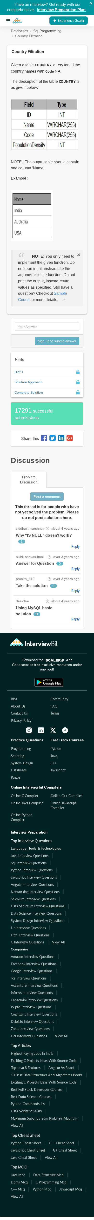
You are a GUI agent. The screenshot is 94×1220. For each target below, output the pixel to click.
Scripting (17, 756)
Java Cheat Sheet (24, 1157)
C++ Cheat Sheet (61, 1143)
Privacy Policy (21, 720)
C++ (54, 763)
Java (54, 756)
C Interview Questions (27, 942)
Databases (19, 31)
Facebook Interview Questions (33, 964)
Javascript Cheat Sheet (28, 1150)
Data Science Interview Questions (36, 913)
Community (59, 699)
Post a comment (47, 496)
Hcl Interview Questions (29, 1036)
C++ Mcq (18, 1189)
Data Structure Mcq (48, 1175)
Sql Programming (47, 31)
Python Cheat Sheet (26, 1143)
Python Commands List (28, 1104)
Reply (75, 546)
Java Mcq (18, 1175)
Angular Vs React (61, 1068)
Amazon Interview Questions (32, 957)
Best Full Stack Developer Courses (36, 1089)
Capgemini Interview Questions (34, 1000)
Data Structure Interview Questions (37, 906)
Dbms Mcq (19, 1182)
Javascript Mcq (70, 1189)
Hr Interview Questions (28, 928)
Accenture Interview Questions (34, 985)
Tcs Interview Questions (29, 978)
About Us (18, 706)
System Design (22, 763)
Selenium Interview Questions (33, 899)
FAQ (54, 706)
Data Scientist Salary (26, 1111)
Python (56, 748)
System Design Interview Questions (37, 921)
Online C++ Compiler (66, 796)
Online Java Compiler (27, 803)
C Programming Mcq (51, 1182)
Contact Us (19, 713)
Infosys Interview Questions (32, 993)
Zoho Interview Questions (30, 1029)
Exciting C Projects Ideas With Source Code (43, 1061)
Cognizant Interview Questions (34, 1014)
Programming (21, 748)
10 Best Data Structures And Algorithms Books (46, 1075)
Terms (55, 713)
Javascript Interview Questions (34, 877)
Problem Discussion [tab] (29, 479)
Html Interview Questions (30, 935)
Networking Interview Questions (35, 892)
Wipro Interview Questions (31, 1007)
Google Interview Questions (32, 971)
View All (58, 942)
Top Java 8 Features (25, 1068)
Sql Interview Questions (29, 863)
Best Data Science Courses (31, 1097)
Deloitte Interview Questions (32, 1021)
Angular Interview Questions (32, 884)
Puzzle (15, 777)
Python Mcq (42, 1189)
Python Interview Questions (32, 870)
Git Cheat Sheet (65, 1150)
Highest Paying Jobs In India (32, 1053)
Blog (14, 699)
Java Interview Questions (29, 856)
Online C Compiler (24, 796)
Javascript (58, 770)
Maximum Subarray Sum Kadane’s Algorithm (45, 1118)
